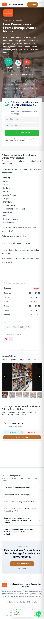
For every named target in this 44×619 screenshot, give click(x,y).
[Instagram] (6, 339)
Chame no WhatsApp (23, 563)
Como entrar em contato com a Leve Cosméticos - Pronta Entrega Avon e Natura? (18, 520)
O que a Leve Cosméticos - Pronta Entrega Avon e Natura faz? (20, 510)
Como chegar (23, 437)
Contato (33, 4)
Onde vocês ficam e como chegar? (17, 495)
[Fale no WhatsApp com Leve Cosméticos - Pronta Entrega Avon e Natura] (39, 614)
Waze (14, 432)
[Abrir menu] (40, 4)
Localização (21, 602)
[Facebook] (11, 339)
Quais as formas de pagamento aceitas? (19, 502)
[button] (5, 376)
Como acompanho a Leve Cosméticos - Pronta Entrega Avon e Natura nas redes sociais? (19, 532)
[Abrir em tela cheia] (39, 366)
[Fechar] (33, 610)
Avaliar (23, 569)
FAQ (28, 602)
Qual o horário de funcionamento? (17, 488)
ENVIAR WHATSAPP (23, 133)
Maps (33, 432)
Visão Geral (11, 602)
